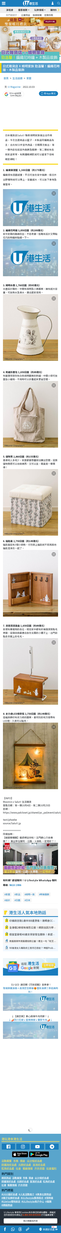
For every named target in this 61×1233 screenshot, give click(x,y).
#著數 (48, 1201)
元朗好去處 (24, 1164)
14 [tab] (28, 25)
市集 (15, 1161)
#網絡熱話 (6, 1205)
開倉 (22, 1161)
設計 (8, 900)
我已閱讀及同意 (30, 1220)
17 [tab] (37, 25)
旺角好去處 (7, 1168)
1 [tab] (23, 18)
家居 (28, 78)
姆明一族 (30, 894)
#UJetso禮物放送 (10, 1201)
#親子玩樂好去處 (10, 1198)
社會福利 (51, 1168)
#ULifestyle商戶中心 (32, 1201)
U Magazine (14, 86)
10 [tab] (32, 21)
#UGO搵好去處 (9, 1194)
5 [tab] (35, 18)
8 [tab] (26, 21)
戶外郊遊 (39, 1168)
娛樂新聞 (37, 15)
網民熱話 (6, 1178)
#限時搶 (49, 1198)
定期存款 (48, 15)
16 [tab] (34, 25)
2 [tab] (26, 18)
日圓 (18, 900)
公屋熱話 (25, 15)
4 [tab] (32, 18)
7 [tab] (23, 21)
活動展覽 (6, 1161)
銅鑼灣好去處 (9, 1164)
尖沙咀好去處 (34, 1161)
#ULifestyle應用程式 (32, 1198)
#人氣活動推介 (26, 1194)
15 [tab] (31, 25)
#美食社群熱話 (43, 1194)
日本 (28, 900)
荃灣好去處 (39, 1164)
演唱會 (9, 10)
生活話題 (17, 78)
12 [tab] (38, 21)
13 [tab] (25, 25)
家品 (18, 894)
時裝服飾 (44, 894)
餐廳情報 (28, 1168)
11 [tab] (35, 21)
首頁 (6, 78)
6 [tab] (38, 18)
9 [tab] (29, 21)
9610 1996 (15, 885)
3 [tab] (29, 18)
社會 (18, 1168)
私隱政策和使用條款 (31, 1214)
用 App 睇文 (50, 93)
